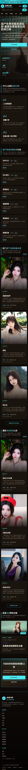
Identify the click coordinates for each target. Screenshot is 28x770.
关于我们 (4, 767)
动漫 (21, 13)
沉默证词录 (6, 533)
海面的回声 (6, 296)
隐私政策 (15, 767)
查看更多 (5, 167)
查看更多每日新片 (14, 605)
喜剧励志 (4, 741)
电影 (6, 13)
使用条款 (20, 767)
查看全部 (25, 254)
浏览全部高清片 (14, 677)
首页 (2, 13)
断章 (4, 350)
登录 (20, 6)
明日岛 (5, 405)
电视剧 (11, 13)
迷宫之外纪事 (7, 478)
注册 (25, 6)
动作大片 (4, 732)
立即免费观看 (14, 44)
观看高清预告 (14, 49)
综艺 (16, 13)
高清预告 (4, 756)
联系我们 (9, 767)
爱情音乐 (4, 737)
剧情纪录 (4, 744)
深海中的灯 (6, 587)
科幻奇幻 (4, 734)
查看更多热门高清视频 (14, 423)
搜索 (24, 9)
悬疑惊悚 (4, 739)
